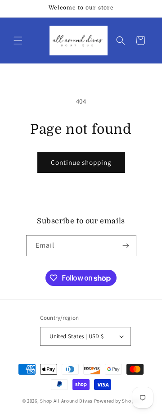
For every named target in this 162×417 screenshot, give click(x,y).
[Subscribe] (126, 245)
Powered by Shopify (117, 401)
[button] (18, 40)
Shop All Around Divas (66, 401)
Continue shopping (81, 162)
